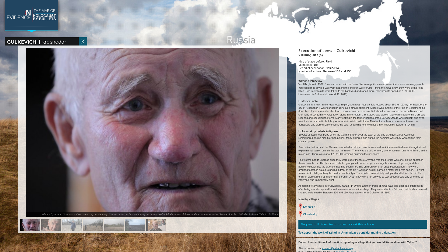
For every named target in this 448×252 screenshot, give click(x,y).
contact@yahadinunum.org (337, 248)
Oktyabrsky (310, 214)
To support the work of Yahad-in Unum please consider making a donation (347, 232)
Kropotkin (309, 207)
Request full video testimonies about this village (337, 224)
